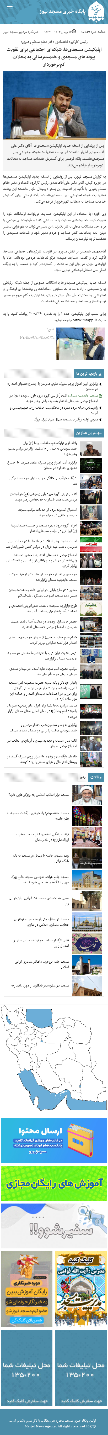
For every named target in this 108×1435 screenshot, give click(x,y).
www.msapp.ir (85, 320)
